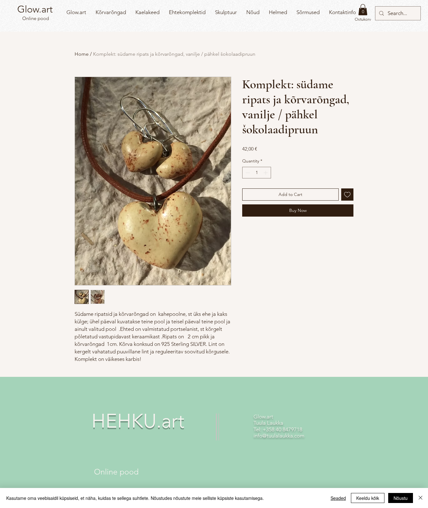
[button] (363, 9)
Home (82, 54)
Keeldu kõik (367, 498)
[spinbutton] (256, 172)
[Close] (420, 498)
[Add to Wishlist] (347, 194)
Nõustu (401, 498)
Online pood (35, 18)
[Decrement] (247, 172)
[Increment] (266, 172)
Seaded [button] (338, 498)
